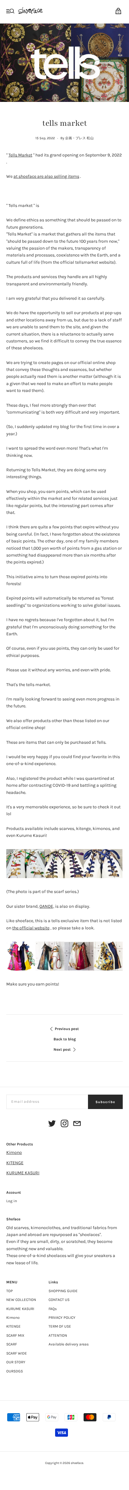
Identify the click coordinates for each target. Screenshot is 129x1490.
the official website (30, 928)
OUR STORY (15, 1362)
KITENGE (14, 1162)
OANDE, (46, 906)
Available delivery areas (69, 1344)
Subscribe (105, 1102)
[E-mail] (77, 1124)
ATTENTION (58, 1335)
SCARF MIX (15, 1335)
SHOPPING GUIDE (63, 1291)
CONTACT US (59, 1299)
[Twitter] (52, 1124)
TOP (9, 1291)
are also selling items (46, 176)
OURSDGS (14, 1371)
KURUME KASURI (22, 1173)
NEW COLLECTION (21, 1299)
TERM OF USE (60, 1326)
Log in (11, 1201)
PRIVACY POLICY (62, 1317)
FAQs (53, 1309)
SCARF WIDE (16, 1353)
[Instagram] (64, 1124)
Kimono (14, 1152)
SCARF (11, 1344)
